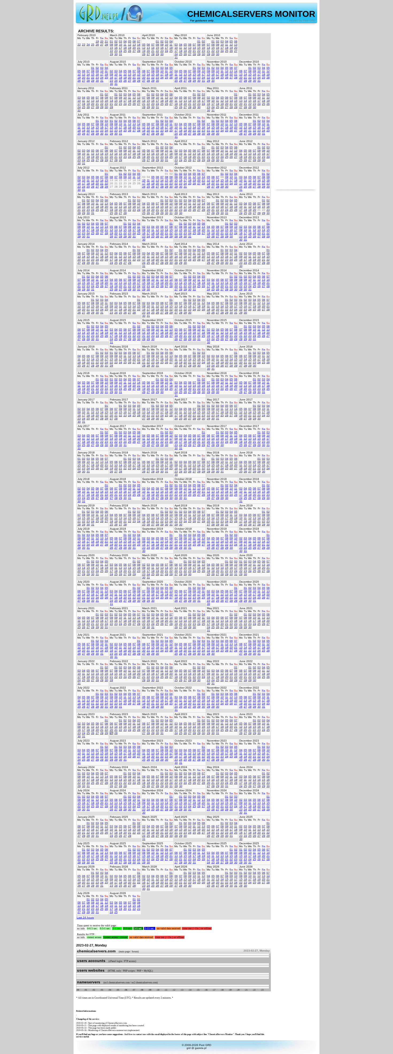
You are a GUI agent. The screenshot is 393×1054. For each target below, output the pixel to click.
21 (106, 41)
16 (116, 47)
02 (116, 41)
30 (116, 54)
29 (111, 54)
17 (120, 47)
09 (116, 44)
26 (97, 44)
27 (101, 44)
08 (111, 44)
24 (88, 44)
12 (129, 44)
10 (120, 44)
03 (120, 41)
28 (106, 44)
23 (83, 44)
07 (138, 41)
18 (125, 47)
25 (92, 44)
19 (97, 41)
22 (79, 44)
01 (111, 41)
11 (125, 44)
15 (111, 47)
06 (134, 41)
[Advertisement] (295, 109)
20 (101, 41)
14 (138, 44)
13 (134, 44)
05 (129, 41)
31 (120, 54)
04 (125, 41)
